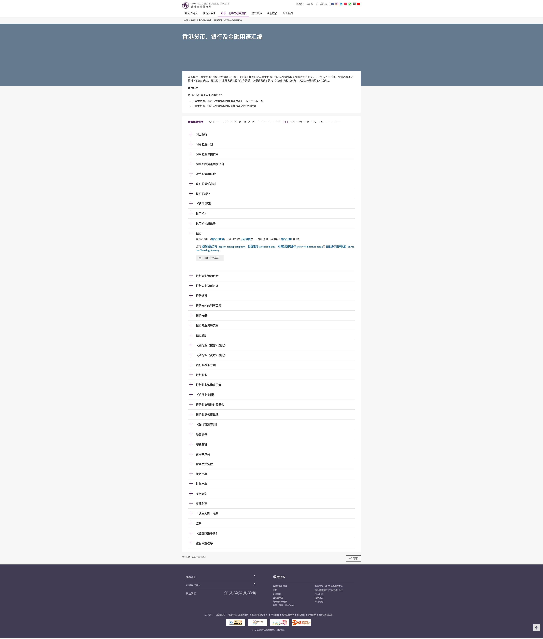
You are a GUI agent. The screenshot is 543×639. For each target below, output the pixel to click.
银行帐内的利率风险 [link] (208, 305)
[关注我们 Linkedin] (341, 4)
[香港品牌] (279, 622)
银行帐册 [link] (201, 315)
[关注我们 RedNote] (345, 4)
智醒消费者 (209, 13)
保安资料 (301, 615)
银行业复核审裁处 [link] (207, 414)
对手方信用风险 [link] (206, 174)
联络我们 (300, 4)
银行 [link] (199, 233)
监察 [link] (199, 523)
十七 (306, 122)
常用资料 (279, 577)
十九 (320, 122)
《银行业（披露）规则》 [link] (211, 345)
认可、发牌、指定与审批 (284, 605)
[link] (326, 4)
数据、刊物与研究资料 (233, 13)
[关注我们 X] (354, 4)
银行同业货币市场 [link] (207, 286)
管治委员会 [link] (203, 454)
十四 (285, 122)
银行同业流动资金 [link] (207, 276)
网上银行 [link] (201, 134)
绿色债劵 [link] (201, 434)
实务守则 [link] (201, 493)
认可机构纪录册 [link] (206, 223)
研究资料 (277, 594)
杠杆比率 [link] (201, 484)
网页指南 (312, 615)
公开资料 (208, 615)
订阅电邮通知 (193, 585)
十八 (313, 122)
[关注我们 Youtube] (358, 4)
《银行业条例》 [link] (206, 394)
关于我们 (288, 13)
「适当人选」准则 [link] (207, 513)
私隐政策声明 (288, 615)
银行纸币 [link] (201, 295)
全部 (211, 122)
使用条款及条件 (326, 615)
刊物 (275, 590)
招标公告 (319, 598)
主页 (186, 20)
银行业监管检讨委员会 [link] (210, 404)
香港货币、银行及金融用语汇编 (228, 20)
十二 (271, 122)
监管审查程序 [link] (204, 543)
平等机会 (275, 615)
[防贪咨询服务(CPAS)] (301, 622)
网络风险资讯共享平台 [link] (210, 164)
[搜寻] (317, 4)
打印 (211, 257)
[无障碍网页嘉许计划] (257, 622)
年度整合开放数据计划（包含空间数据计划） (248, 615)
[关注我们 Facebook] (332, 4)
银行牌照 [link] (201, 335)
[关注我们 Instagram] (336, 4)
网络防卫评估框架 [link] (207, 154)
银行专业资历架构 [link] (207, 325)
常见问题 (319, 602)
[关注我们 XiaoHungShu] (240, 593)
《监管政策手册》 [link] (207, 533)
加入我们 (319, 594)
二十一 (336, 122)
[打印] (321, 4)
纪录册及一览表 (280, 602)
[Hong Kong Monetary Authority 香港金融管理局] (205, 5)
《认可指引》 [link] (204, 203)
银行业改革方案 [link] (206, 365)
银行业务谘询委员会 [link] (208, 385)
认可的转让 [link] (203, 193)
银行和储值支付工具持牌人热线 (329, 590)
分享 (355, 558)
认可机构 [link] (201, 213)
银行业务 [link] (201, 375)
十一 (264, 122)
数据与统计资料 (280, 586)
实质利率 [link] (201, 503)
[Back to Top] (536, 627)
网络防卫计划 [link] (204, 144)
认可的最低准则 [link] (206, 184)
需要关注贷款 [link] (204, 464)
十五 (292, 122)
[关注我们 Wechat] (350, 4)
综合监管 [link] (201, 444)
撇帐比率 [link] (201, 474)
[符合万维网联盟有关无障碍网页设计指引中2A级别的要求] (235, 622)
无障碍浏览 (220, 615)
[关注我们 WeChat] (245, 593)
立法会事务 (278, 598)
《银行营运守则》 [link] (207, 424)
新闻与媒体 (191, 13)
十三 (278, 122)
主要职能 (272, 13)
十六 (299, 122)
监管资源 (257, 13)
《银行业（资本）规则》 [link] (211, 355)
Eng (308, 4)
